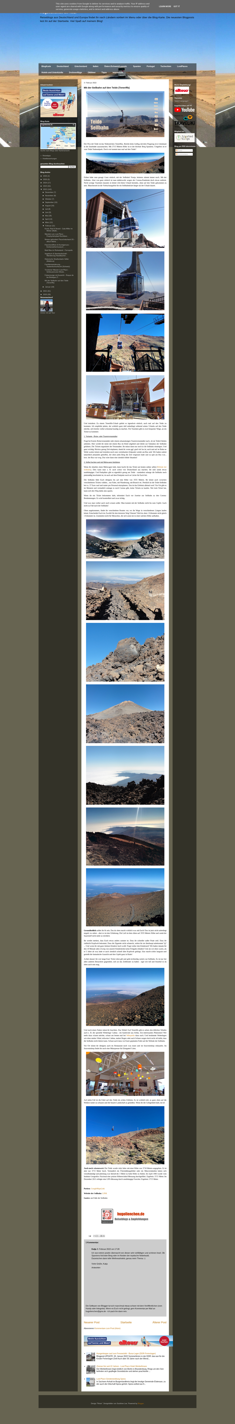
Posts (179, 150)
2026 (45, 176)
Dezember (49, 192)
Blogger (141, 1403)
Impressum (118, 72)
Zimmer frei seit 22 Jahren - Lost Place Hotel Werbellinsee (121, 1366)
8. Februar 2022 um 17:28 (108, 1249)
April (47, 219)
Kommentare (182, 154)
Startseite (126, 1322)
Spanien (137, 66)
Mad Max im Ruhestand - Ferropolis (59, 250)
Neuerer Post (92, 1322)
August (48, 206)
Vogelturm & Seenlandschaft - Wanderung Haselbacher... (56, 255)
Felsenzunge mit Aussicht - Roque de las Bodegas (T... (59, 276)
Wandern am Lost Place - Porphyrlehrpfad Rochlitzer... (57, 235)
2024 (45, 183)
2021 (45, 291)
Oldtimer (92, 72)
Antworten (96, 1268)
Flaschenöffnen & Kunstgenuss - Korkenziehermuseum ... (57, 246)
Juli (46, 209)
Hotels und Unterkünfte (52, 72)
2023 (45, 186)
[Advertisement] (117, 44)
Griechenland (81, 66)
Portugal (151, 66)
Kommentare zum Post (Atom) (107, 1328)
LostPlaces (182, 66)
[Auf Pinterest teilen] (104, 1236)
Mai (46, 216)
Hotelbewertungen (50, 159)
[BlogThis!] (97, 1236)
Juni (47, 212)
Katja (94, 1249)
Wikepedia (130, 1035)
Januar (48, 287)
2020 (45, 294)
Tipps (104, 72)
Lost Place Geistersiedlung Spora (111, 1379)
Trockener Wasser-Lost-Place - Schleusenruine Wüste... (57, 271)
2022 (45, 189)
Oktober (48, 199)
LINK (104, 1193)
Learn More (165, 6)
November (49, 196)
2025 (45, 179)
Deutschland (63, 66)
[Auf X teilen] (99, 1236)
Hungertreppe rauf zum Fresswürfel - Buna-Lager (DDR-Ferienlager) (126, 1353)
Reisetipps (47, 156)
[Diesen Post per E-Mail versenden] (94, 1236)
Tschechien (165, 66)
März (47, 222)
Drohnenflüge (75, 72)
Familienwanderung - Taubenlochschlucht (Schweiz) (57, 265)
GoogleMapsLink (98, 1189)
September (49, 202)
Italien (95, 66)
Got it (177, 6)
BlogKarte (46, 66)
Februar (48, 226)
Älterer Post (159, 1322)
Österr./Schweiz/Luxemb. (115, 66)
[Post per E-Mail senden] (89, 1236)
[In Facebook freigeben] (101, 1236)
